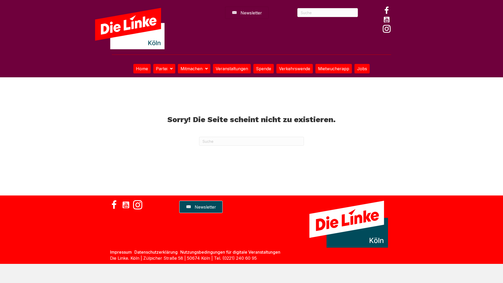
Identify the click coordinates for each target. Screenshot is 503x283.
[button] (387, 10)
